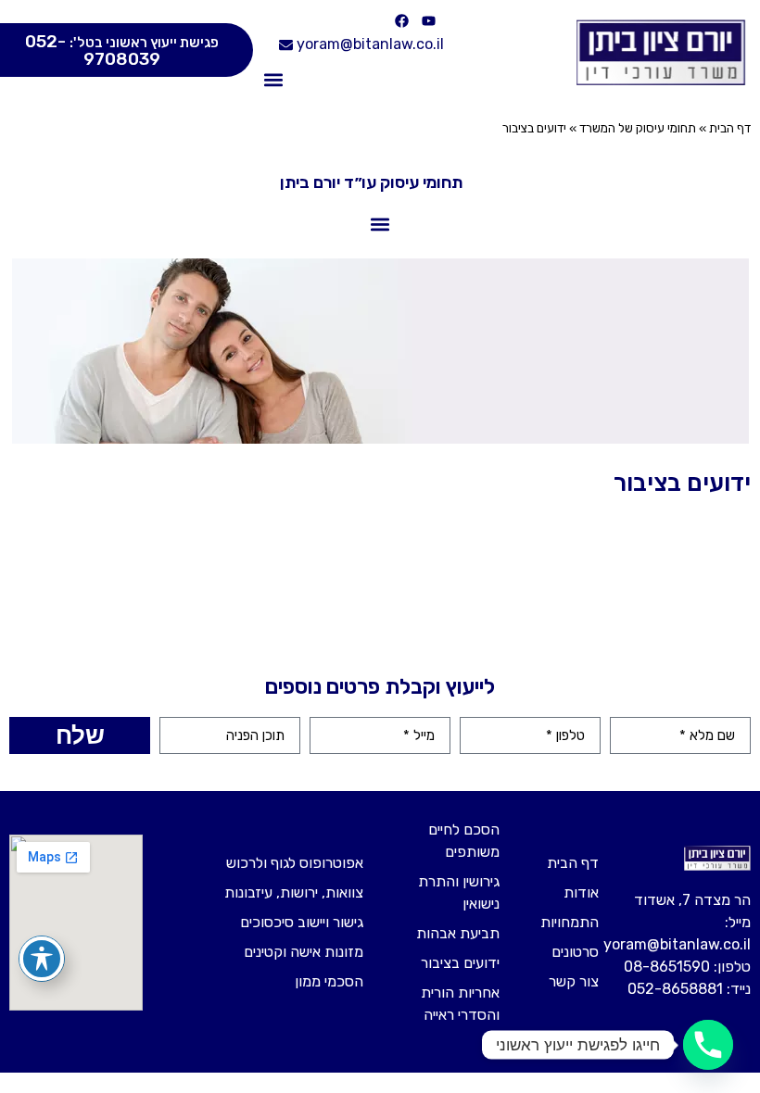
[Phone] (708, 1045)
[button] (273, 80)
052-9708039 (122, 50)
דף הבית (730, 127)
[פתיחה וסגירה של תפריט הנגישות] (41, 958)
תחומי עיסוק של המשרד (637, 127)
